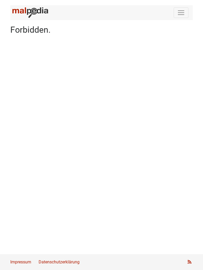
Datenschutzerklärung (59, 261)
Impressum (20, 261)
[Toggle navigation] (181, 12)
